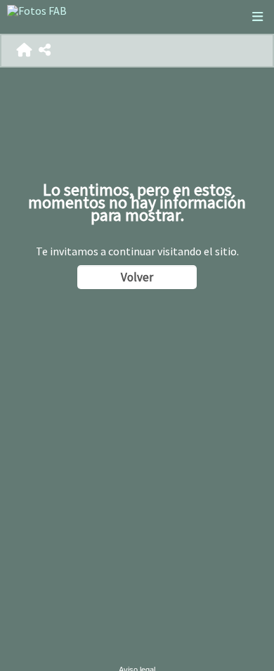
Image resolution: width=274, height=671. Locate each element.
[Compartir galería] (45, 50)
